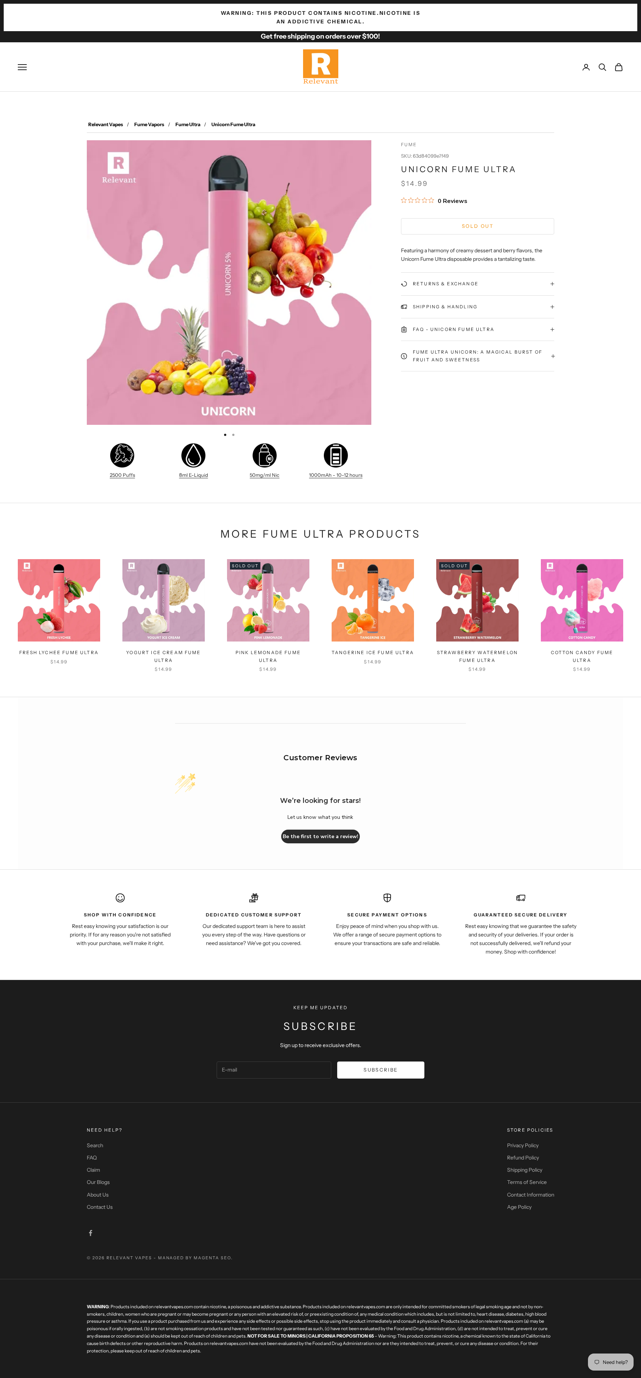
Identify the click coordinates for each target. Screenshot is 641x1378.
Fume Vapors (149, 124)
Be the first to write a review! (320, 836)
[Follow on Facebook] (90, 1233)
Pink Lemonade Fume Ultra (268, 656)
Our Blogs (98, 1182)
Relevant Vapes (105, 124)
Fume (409, 144)
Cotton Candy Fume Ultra (582, 656)
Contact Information (530, 1194)
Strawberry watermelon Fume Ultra (477, 656)
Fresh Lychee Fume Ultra (59, 652)
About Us (98, 1194)
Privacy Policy (523, 1145)
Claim (93, 1170)
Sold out (477, 226)
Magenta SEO (212, 1257)
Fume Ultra (187, 124)
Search (95, 1145)
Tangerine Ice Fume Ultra (373, 652)
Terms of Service (527, 1182)
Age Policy (519, 1207)
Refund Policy (523, 1157)
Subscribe (381, 1070)
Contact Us (100, 1207)
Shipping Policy (524, 1170)
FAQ (92, 1157)
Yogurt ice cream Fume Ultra (163, 656)
